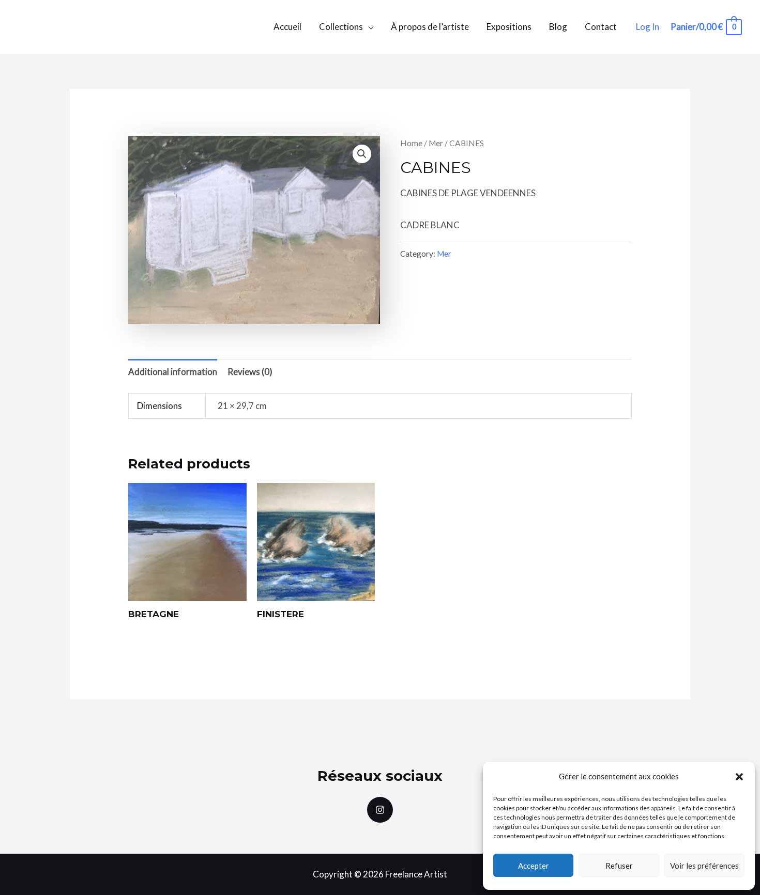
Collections (341, 26)
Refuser (619, 865)
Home (411, 143)
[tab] (172, 371)
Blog (558, 26)
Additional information (172, 371)
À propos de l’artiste (430, 26)
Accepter (533, 865)
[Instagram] (380, 810)
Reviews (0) (249, 371)
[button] (739, 777)
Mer (436, 143)
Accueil (287, 26)
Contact (601, 26)
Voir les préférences (704, 865)
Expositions (509, 26)
